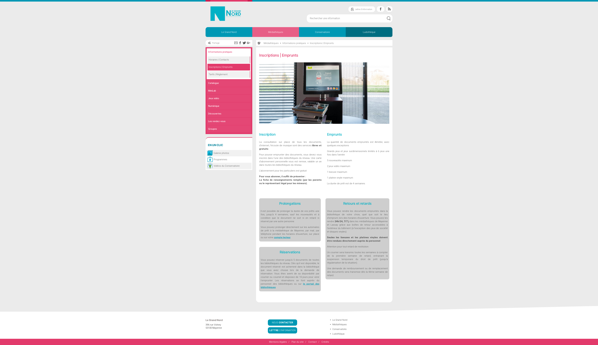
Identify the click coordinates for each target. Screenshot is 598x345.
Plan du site (298, 341)
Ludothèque (369, 32)
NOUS (282, 322)
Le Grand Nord (229, 32)
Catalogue (213, 83)
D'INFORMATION (282, 330)
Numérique (213, 106)
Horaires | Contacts (219, 59)
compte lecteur (282, 237)
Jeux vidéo (213, 98)
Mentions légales (278, 341)
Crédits (325, 341)
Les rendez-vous (216, 121)
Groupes (212, 129)
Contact (312, 341)
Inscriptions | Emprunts (221, 67)
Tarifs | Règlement (218, 74)
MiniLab (212, 90)
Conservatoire (322, 32)
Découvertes (214, 113)
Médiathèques (275, 32)
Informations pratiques (220, 52)
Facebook (380, 9)
